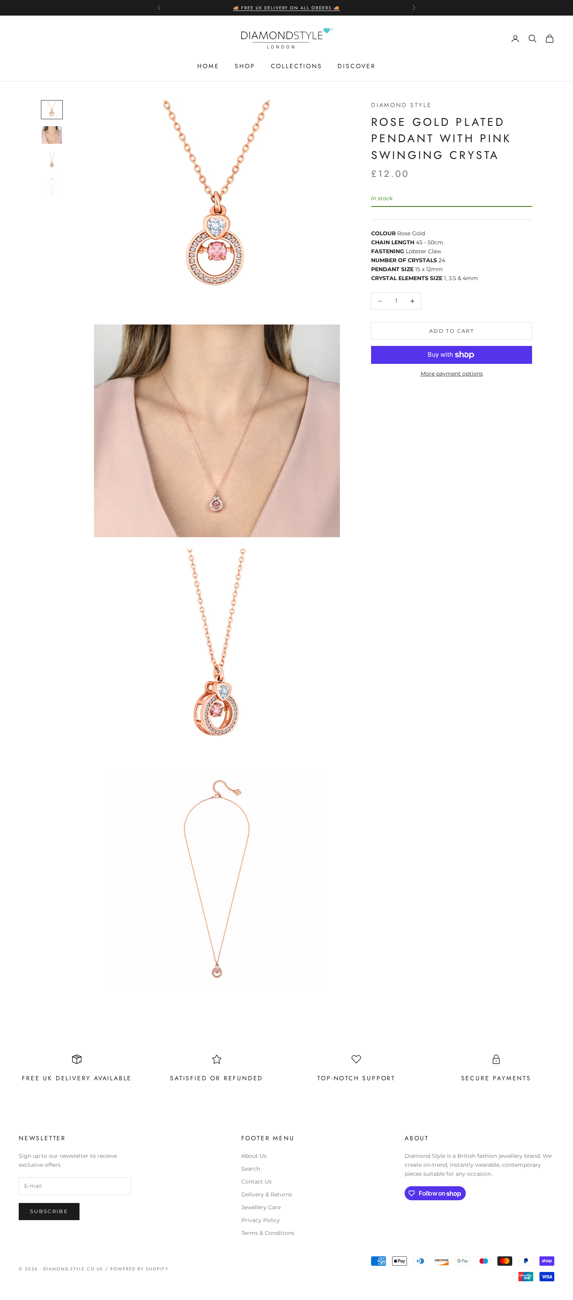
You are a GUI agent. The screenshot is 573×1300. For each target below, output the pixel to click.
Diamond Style (401, 105)
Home (208, 66)
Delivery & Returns (266, 1194)
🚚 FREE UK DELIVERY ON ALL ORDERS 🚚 (286, 8)
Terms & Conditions (267, 1232)
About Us (254, 1155)
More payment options (452, 373)
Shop (245, 66)
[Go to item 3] (52, 160)
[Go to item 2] (52, 135)
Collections (296, 66)
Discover (356, 66)
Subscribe (49, 1211)
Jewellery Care (261, 1207)
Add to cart (451, 331)
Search (250, 1168)
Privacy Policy (260, 1220)
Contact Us (256, 1181)
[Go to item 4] (52, 186)
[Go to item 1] (52, 109)
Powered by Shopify (139, 1269)
